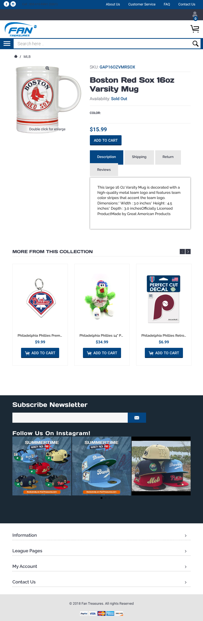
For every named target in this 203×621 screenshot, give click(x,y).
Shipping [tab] (139, 157)
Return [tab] (168, 157)
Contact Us (186, 4)
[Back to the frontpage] (15, 57)
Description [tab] (106, 157)
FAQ (167, 4)
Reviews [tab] (104, 170)
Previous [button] (182, 251)
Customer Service (141, 4)
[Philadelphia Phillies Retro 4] (164, 298)
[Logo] (21, 29)
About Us (113, 4)
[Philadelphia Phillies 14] (102, 298)
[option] (40, 315)
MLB (27, 57)
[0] (195, 29)
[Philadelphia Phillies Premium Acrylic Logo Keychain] (40, 298)
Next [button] (188, 251)
